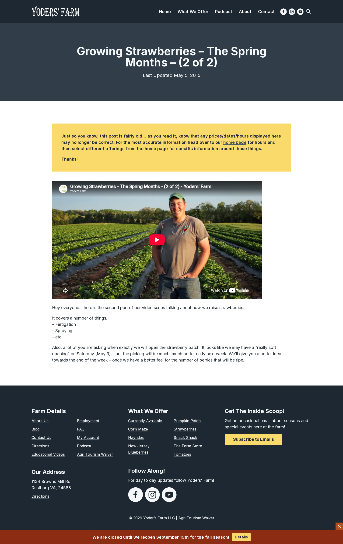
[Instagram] (292, 11)
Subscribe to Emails (253, 439)
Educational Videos (48, 454)
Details (241, 537)
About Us (40, 420)
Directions (40, 446)
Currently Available (145, 420)
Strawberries (185, 429)
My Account (88, 437)
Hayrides (136, 437)
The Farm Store (188, 446)
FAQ (80, 429)
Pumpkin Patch (187, 420)
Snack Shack (185, 437)
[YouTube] (300, 11)
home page (234, 142)
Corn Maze (138, 429)
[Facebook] (283, 11)
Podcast (84, 446)
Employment (88, 420)
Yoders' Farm (56, 12)
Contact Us (41, 437)
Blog (35, 429)
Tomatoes (182, 454)
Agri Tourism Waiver (95, 454)
